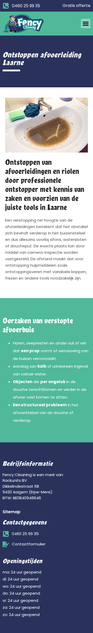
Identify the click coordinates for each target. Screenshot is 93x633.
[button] (86, 24)
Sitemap (11, 512)
